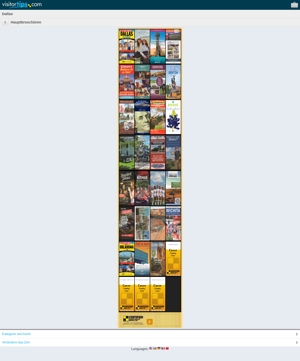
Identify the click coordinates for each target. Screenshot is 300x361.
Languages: (139, 349)
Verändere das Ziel (16, 342)
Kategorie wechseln (16, 334)
